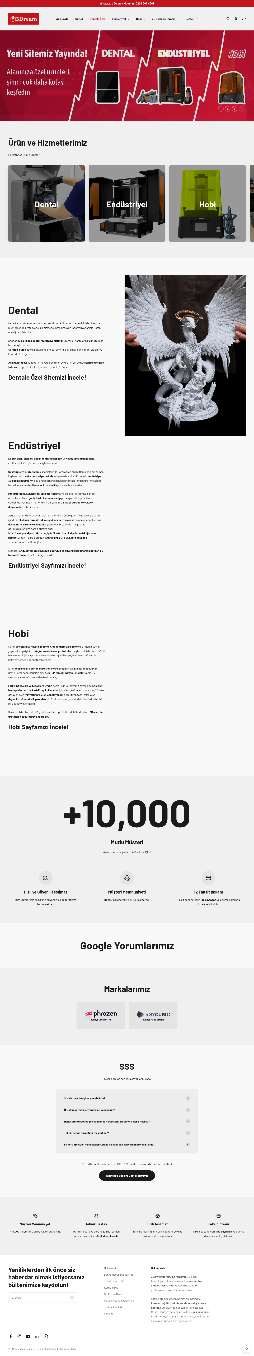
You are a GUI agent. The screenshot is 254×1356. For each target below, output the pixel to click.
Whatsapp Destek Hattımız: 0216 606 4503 (127, 3)
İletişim (108, 1313)
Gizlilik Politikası (113, 1294)
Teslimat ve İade (113, 1307)
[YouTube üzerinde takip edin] (28, 1336)
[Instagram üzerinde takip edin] (19, 1336)
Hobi (139, 18)
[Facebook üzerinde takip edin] (10, 1336)
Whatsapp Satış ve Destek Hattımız (127, 1175)
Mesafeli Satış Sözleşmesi (119, 1300)
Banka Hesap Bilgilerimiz (118, 1274)
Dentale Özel (97, 18)
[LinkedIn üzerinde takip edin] (37, 1336)
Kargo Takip (111, 1287)
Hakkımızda (110, 1268)
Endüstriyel (119, 18)
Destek (190, 18)
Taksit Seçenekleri (115, 1280)
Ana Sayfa (62, 18)
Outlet (79, 18)
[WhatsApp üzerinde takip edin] (46, 1336)
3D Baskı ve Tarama (163, 18)
